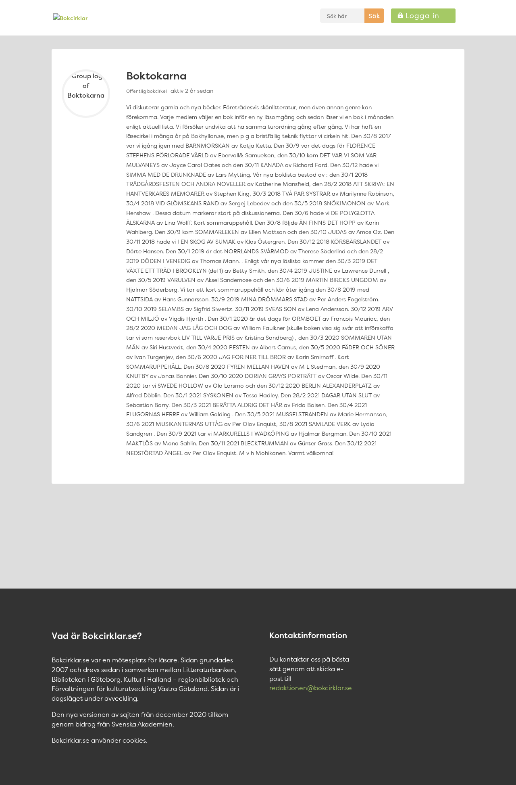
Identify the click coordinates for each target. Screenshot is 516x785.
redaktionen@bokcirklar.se (310, 687)
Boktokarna (156, 76)
